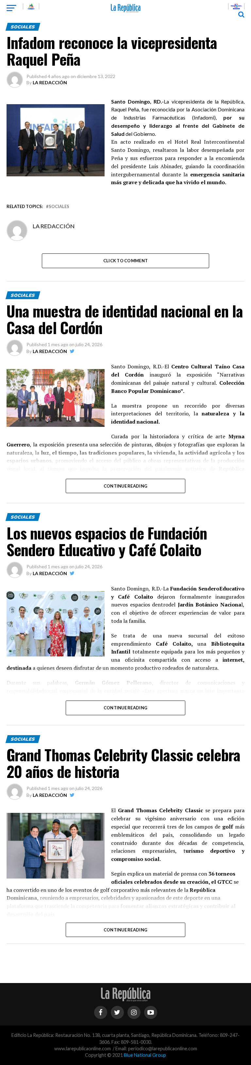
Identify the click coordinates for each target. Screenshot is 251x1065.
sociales (59, 206)
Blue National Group (145, 1055)
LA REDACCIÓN (50, 82)
